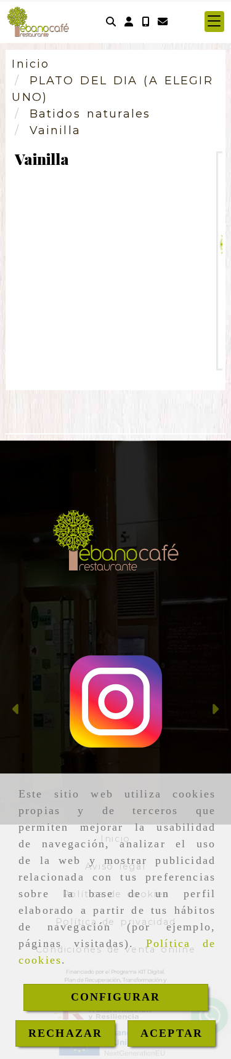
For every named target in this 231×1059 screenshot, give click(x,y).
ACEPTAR (171, 1033)
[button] (128, 21)
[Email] (162, 21)
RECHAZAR (65, 1033)
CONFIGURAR (116, 997)
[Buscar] (111, 21)
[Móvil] (145, 21)
